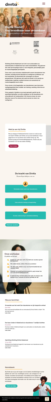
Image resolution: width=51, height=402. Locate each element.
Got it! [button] (47, 399)
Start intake (13, 146)
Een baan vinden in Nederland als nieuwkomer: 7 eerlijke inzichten (25, 323)
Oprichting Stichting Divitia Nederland (16, 340)
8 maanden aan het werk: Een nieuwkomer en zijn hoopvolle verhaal (25, 305)
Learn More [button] (5, 399)
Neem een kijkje (11, 386)
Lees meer (8, 313)
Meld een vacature (12, 225)
